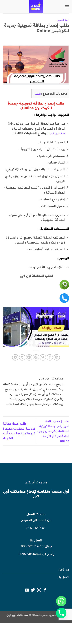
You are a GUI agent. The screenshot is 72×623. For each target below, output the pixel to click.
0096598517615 (31, 546)
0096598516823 (29, 554)
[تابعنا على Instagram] (39, 590)
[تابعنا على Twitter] (33, 590)
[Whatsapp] (61, 601)
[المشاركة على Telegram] (15, 357)
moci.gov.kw (56, 133)
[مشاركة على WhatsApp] (57, 357)
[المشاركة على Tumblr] (22, 357)
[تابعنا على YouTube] (27, 590)
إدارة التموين (63, 20)
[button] (67, 6)
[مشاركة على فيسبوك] (50, 357)
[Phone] (61, 613)
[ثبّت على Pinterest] (36, 357)
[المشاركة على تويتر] (43, 357)
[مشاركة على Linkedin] (29, 357)
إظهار (38, 93)
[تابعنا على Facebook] (45, 590)
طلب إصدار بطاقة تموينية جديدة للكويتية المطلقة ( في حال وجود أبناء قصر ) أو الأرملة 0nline (53, 430)
